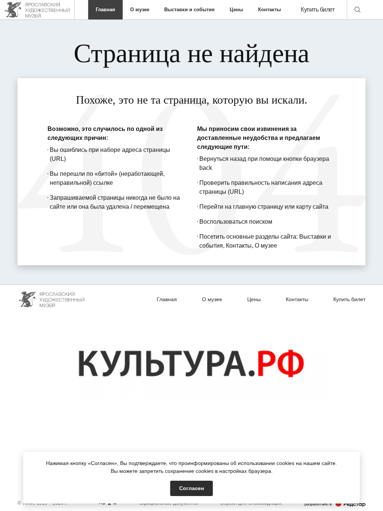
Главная (105, 9)
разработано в (334, 503)
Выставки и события (189, 9)
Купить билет (317, 9)
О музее (139, 9)
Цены (236, 9)
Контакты (269, 9)
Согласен (191, 488)
